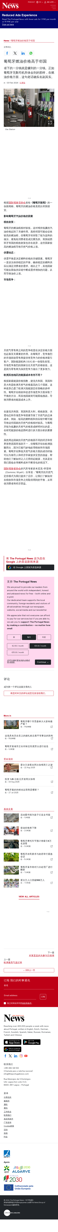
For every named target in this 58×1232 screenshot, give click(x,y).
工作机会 (7, 1111)
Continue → (43, 662)
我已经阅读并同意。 (20, 1003)
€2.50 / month (18, 646)
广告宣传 (7, 1122)
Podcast (31, 2)
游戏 (6, 1133)
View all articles (29, 896)
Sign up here (8, 24)
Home (6, 40)
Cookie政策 (9, 1126)
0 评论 (22, 83)
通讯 (6, 1108)
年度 (44, 637)
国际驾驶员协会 (17, 202)
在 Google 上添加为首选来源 (27, 567)
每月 (29, 637)
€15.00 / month (18, 652)
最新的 (6, 1101)
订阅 (43, 997)
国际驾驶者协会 (12, 468)
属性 (6, 1104)
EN (40, 2)
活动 (6, 1129)
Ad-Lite (50, 2)
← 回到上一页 (29, 970)
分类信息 (7, 1097)
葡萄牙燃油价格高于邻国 (23, 40)
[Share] (51, 726)
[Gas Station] (29, 108)
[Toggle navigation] (53, 7)
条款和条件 (27, 1003)
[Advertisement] (29, 167)
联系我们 (7, 1115)
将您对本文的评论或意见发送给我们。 (28, 693)
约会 (6, 1137)
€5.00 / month (40, 646)
